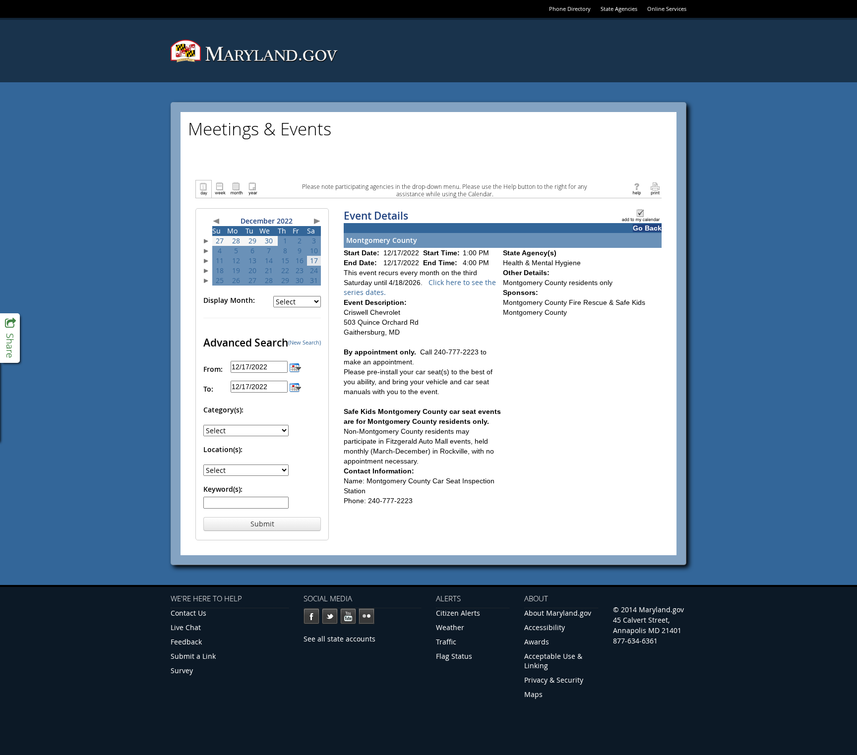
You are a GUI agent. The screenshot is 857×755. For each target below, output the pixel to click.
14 (269, 260)
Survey (182, 670)
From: (213, 369)
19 (236, 270)
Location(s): (223, 449)
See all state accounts (339, 638)
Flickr (366, 616)
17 (314, 260)
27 (220, 240)
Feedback (186, 641)
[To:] (295, 386)
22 (285, 270)
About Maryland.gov (557, 613)
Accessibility (544, 627)
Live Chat (186, 627)
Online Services (666, 8)
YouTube (348, 616)
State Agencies (619, 8)
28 (236, 240)
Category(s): (223, 409)
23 (300, 270)
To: (208, 389)
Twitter (330, 616)
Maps (533, 694)
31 (314, 280)
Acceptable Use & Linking (553, 660)
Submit (262, 523)
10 (314, 250)
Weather (450, 627)
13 (252, 260)
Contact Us (188, 613)
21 (269, 270)
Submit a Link (193, 656)
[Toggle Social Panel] (10, 338)
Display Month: (229, 300)
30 (269, 240)
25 (220, 280)
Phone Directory (570, 8)
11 (220, 260)
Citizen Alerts (458, 613)
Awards (536, 641)
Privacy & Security (553, 680)
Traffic (446, 641)
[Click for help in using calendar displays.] (636, 188)
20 (252, 270)
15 (285, 260)
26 (236, 280)
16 (300, 260)
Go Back (647, 228)
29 (252, 240)
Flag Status (454, 656)
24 (314, 270)
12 (236, 260)
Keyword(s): (223, 489)
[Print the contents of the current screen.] (655, 188)
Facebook (311, 616)
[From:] (295, 366)
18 (220, 270)
